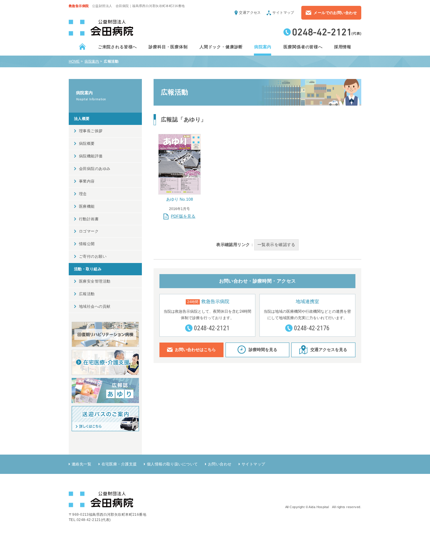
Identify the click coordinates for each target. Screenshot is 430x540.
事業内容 (87, 181)
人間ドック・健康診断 (220, 46)
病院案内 (262, 46)
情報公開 (87, 244)
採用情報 (342, 46)
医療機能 (87, 206)
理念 (83, 194)
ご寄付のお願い (92, 256)
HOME (74, 61)
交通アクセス (250, 13)
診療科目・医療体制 (168, 46)
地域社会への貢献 (94, 306)
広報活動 (87, 294)
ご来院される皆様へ (117, 46)
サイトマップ (283, 13)
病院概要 (87, 143)
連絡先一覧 (81, 464)
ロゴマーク (89, 231)
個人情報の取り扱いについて (172, 464)
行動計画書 (89, 219)
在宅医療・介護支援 (119, 464)
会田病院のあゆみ (94, 168)
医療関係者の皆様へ (302, 46)
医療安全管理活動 (94, 281)
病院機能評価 (91, 156)
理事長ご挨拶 (91, 131)
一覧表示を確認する (276, 244)
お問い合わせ (220, 464)
